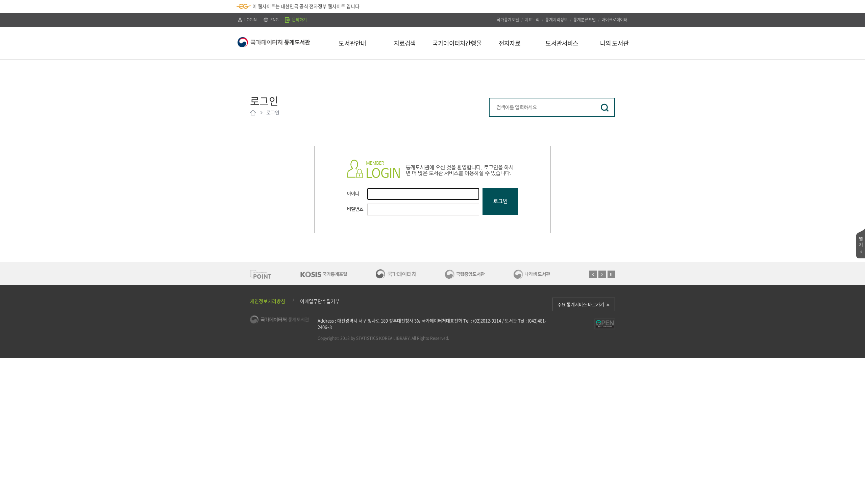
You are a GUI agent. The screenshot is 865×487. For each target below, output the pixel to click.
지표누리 (532, 20)
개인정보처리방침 (267, 301)
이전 (593, 274)
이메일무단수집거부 (320, 301)
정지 (611, 274)
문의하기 (299, 20)
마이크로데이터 (614, 20)
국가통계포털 (508, 20)
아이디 (353, 193)
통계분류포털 (584, 20)
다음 (602, 274)
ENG (273, 20)
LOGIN (250, 20)
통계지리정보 (556, 20)
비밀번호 (355, 209)
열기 (861, 241)
